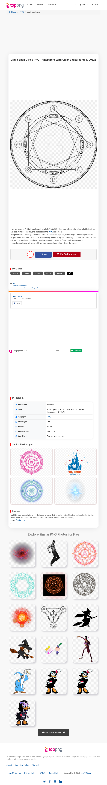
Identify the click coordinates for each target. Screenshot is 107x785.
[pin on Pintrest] (31, 544)
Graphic (38, 273)
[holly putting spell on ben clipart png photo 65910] (53, 649)
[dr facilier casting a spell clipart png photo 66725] (85, 649)
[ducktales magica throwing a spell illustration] (85, 681)
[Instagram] (55, 782)
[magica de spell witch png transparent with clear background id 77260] (22, 713)
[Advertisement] (53, 35)
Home (13, 12)
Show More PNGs (52, 732)
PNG (21, 12)
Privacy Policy (30, 773)
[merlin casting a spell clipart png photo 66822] (22, 681)
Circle (48, 273)
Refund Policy (54, 773)
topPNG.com (86, 773)
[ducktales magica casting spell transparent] (53, 681)
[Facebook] (50, 782)
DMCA (42, 773)
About (9, 765)
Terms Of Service (14, 773)
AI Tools (40, 5)
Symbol (15, 273)
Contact (52, 5)
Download (77, 350)
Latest (30, 5)
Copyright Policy (22, 765)
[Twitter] (44, 782)
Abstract (60, 273)
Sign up (84, 5)
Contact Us (20, 520)
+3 (70, 273)
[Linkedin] (60, 782)
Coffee (17, 303)
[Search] (75, 4)
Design (26, 273)
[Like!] (30, 254)
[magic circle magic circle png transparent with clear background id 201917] (22, 585)
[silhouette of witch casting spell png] (85, 617)
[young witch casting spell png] (22, 649)
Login (96, 5)
